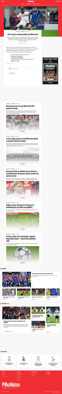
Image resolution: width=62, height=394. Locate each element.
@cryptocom (13, 56)
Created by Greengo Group (56, 392)
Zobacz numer (50, 82)
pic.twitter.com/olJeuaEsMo (17, 57)
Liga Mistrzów (22, 31)
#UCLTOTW (19, 56)
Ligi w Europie (18, 31)
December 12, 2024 (15, 60)
